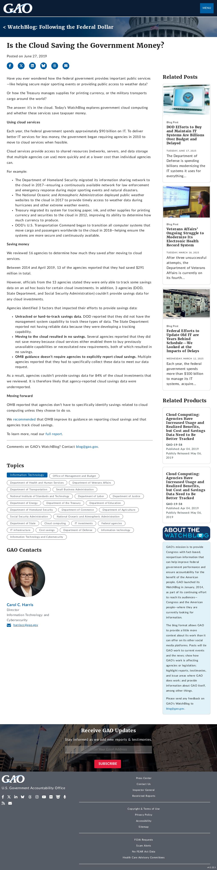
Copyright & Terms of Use (144, 809)
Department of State (22, 523)
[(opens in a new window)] (3, 797)
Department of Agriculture (119, 510)
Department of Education (105, 503)
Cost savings (47, 530)
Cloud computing (55, 523)
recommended (24, 419)
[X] (23, 66)
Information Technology (27, 475)
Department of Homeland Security (31, 510)
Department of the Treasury (63, 503)
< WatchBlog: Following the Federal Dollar (58, 27)
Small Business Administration (75, 489)
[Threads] (56, 66)
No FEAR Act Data (143, 851)
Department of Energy (24, 503)
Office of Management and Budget (74, 476)
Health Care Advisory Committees (143, 857)
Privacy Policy (143, 814)
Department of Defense (77, 530)
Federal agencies (112, 523)
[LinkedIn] (34, 66)
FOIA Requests (143, 839)
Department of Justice (126, 496)
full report (54, 434)
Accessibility (144, 821)
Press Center (144, 778)
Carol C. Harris (20, 605)
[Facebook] (12, 66)
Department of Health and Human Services (37, 482)
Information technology (115, 530)
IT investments (84, 523)
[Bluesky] (45, 66)
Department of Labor (91, 496)
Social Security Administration (29, 516)
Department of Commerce (78, 510)
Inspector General (144, 790)
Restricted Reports (143, 796)
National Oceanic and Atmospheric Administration (88, 516)
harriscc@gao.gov (25, 625)
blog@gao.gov (87, 446)
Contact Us (144, 784)
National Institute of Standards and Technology (39, 496)
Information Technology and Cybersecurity (36, 537)
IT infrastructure (20, 530)
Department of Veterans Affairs (91, 482)
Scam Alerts (143, 845)
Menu (207, 8)
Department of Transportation (28, 489)
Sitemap (144, 827)
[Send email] (68, 66)
